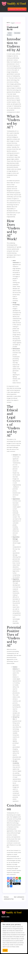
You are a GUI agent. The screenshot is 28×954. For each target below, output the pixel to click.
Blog (8, 22)
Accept (5, 950)
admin (10, 33)
